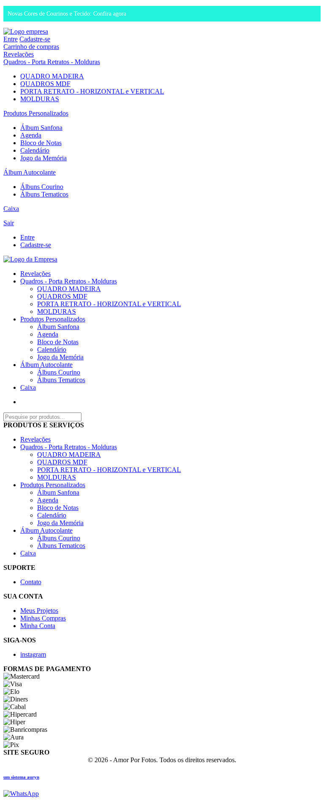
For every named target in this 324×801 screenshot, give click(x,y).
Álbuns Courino (41, 186)
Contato (30, 581)
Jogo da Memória (43, 158)
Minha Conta (37, 625)
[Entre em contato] (21, 793)
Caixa (11, 208)
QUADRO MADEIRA (52, 76)
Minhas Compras (43, 618)
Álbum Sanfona (41, 127)
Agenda (30, 135)
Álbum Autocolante (29, 172)
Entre (10, 39)
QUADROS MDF (45, 83)
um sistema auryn (21, 776)
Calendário (34, 150)
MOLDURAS (39, 98)
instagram (33, 654)
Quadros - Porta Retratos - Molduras (51, 61)
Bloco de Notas (41, 142)
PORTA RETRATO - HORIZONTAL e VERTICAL (92, 91)
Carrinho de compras (31, 46)
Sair (8, 223)
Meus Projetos (39, 610)
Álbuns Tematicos (44, 194)
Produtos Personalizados (35, 113)
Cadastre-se (34, 39)
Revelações (18, 54)
